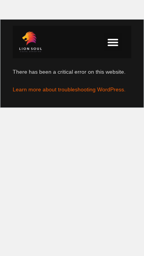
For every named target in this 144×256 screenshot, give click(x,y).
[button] (113, 42)
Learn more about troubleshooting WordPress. (69, 89)
